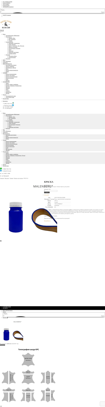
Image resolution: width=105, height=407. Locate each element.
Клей (7, 79)
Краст (10, 49)
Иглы (7, 69)
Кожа (4, 34)
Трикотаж (5, 62)
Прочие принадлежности (12, 70)
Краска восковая (10, 78)
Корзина (5, 317)
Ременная (11, 51)
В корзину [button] (5, 265)
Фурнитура (5, 151)
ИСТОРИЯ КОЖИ (7, 1)
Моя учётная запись (7, 310)
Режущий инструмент (11, 65)
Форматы (8, 58)
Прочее (7, 93)
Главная (2, 178)
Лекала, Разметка (10, 66)
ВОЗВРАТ (5, 308)
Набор (7, 71)
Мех (4, 129)
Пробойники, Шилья (11, 67)
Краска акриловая (10, 146)
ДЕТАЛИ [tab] (46, 195)
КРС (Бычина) (12, 39)
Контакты (5, 101)
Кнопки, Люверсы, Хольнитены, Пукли (15, 155)
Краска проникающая (11, 74)
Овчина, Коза (12, 38)
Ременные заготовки (14, 52)
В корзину (47, 192)
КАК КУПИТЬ (6, 3)
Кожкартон (8, 92)
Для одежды (9, 36)
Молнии (8, 87)
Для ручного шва (10, 97)
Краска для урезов (10, 75)
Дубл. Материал (7, 61)
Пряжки (8, 88)
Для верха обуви (13, 56)
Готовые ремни (12, 53)
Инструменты (6, 133)
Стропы (8, 90)
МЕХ (4, 60)
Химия (4, 140)
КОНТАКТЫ (6, 5)
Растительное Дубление (14, 48)
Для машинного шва (11, 96)
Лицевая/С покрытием (14, 43)
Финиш (7, 80)
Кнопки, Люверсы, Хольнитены (13, 85)
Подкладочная (12, 57)
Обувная (8, 54)
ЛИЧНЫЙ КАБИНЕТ (8, 7)
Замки (7, 83)
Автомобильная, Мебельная (12, 35)
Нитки (4, 94)
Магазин (7, 178)
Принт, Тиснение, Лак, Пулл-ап (16, 45)
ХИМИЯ (5, 72)
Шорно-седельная (13, 47)
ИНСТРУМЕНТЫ (7, 63)
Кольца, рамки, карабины (12, 84)
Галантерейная (9, 42)
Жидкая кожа (9, 149)
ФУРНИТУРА (6, 81)
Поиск (4, 311)
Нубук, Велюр (12, 44)
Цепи (7, 89)
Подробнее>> (47, 220)
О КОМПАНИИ (7, 306)
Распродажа (6, 98)
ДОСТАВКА (6, 4)
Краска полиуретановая (11, 76)
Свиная (10, 40)
